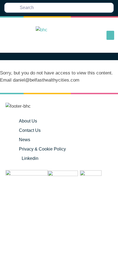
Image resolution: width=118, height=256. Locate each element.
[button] (110, 35)
